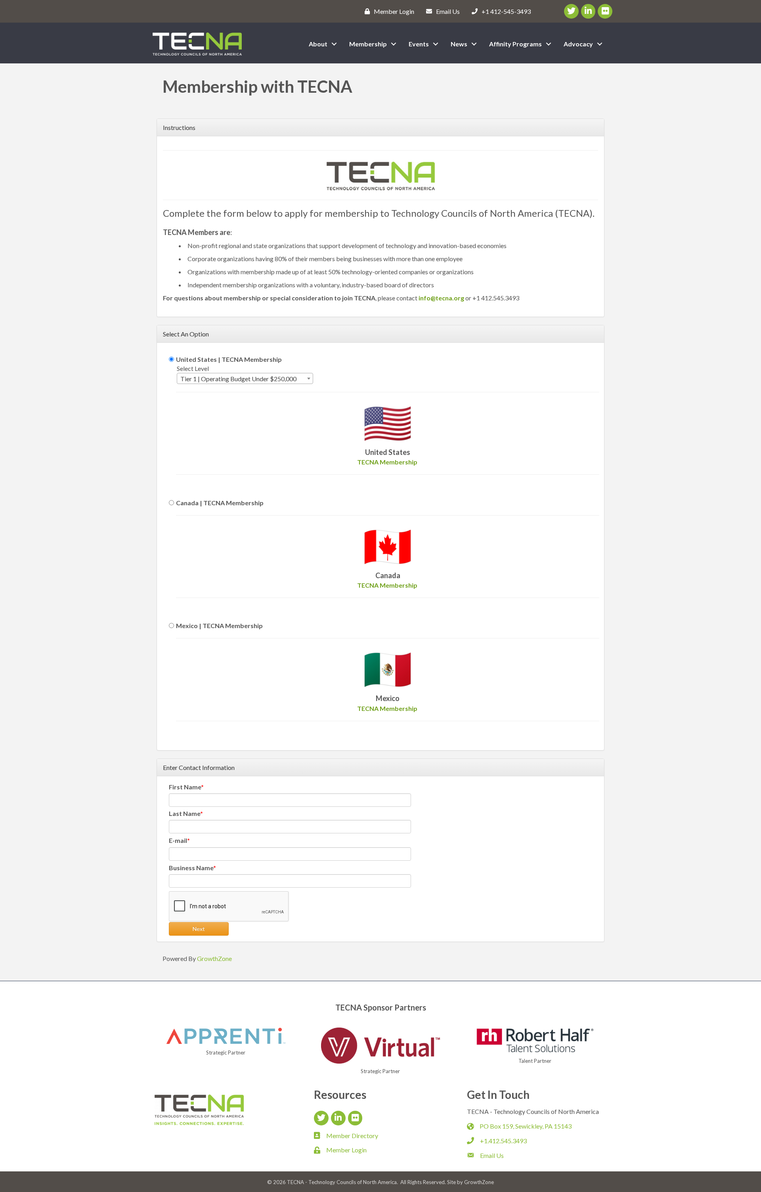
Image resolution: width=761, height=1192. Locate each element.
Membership (368, 44)
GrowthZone (214, 958)
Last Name (184, 813)
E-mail (178, 840)
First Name (185, 787)
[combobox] (245, 378)
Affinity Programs (515, 44)
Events (419, 44)
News (459, 44)
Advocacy (578, 44)
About (318, 44)
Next (199, 928)
